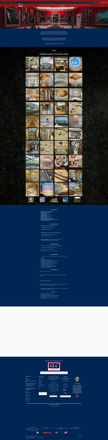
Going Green (40, 383)
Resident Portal (12, 2)
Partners (40, 386)
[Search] (88, 5)
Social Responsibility (28, 398)
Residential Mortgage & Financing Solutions (31, 383)
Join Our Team (27, 399)
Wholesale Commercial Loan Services (30, 384)
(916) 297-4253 (96, 2)
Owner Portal (4, 2)
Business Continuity (28, 392)
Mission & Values (28, 395)
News (39, 379)
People (26, 391)
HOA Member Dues (103, 2)
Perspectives (40, 382)
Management (27, 379)
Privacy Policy (80, 435)
